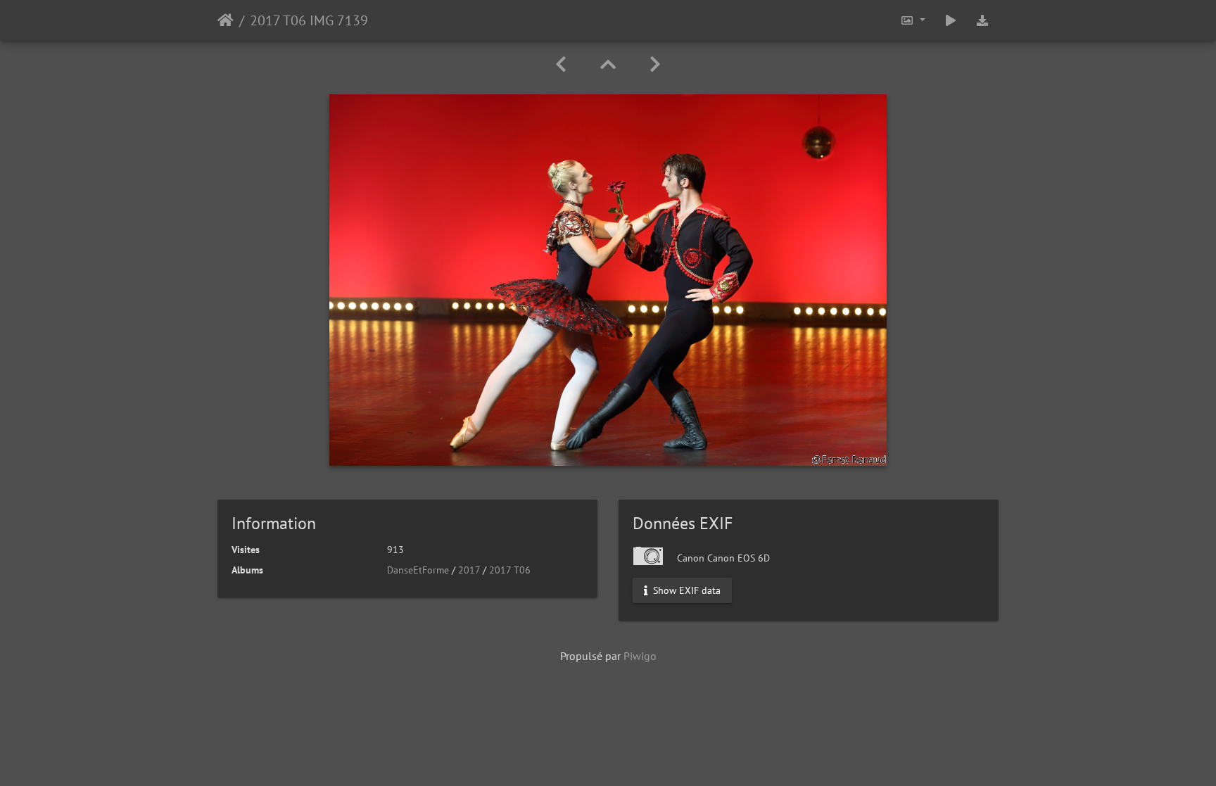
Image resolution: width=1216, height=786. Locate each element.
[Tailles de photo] (913, 20)
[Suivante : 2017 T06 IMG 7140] (655, 64)
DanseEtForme (418, 570)
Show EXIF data (685, 590)
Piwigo (640, 656)
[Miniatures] (608, 64)
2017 (469, 570)
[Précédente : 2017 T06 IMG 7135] (560, 64)
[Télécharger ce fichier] (982, 20)
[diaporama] (951, 20)
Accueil (225, 20)
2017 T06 (510, 570)
